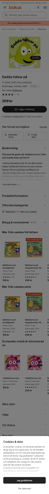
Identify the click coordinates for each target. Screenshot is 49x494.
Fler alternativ (24, 488)
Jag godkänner (25, 480)
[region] (24, 465)
